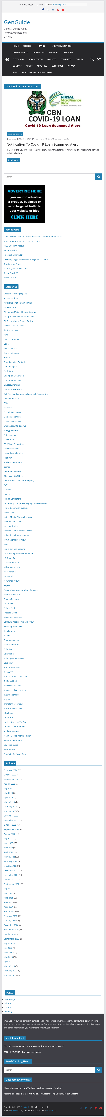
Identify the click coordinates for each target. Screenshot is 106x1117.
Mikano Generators (13, 567)
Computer (66, 59)
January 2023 (10, 811)
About (29, 65)
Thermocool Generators (15, 690)
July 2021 (8, 893)
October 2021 (10, 879)
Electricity (18, 59)
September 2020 (11, 938)
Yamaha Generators (13, 740)
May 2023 (8, 793)
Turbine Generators (13, 708)
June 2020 (8, 952)
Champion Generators (14, 375)
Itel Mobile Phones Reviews (16, 535)
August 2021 (9, 888)
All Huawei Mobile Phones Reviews (20, 312)
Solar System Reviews (14, 658)
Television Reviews (12, 685)
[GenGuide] (7, 59)
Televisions (39, 52)
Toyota (7, 699)
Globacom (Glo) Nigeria (14, 476)
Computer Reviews (12, 380)
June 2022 (8, 843)
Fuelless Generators (13, 462)
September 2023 (11, 779)
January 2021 (10, 920)
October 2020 (10, 934)
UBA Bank (8, 713)
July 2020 (8, 948)
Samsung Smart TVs (13, 626)
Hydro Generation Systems (16, 508)
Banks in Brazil (11, 348)
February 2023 (10, 806)
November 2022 (11, 820)
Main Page (10, 999)
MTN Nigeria (10, 571)
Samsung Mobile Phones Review (19, 622)
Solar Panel (9, 653)
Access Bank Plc (11, 298)
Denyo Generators (12, 398)
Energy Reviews (11, 430)
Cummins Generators (14, 389)
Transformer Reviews (13, 704)
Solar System (36, 59)
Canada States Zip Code (15, 362)
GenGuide (17, 22)
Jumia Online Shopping (14, 549)
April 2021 (8, 907)
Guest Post (57, 65)
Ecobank (8, 407)
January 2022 (10, 866)
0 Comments (39, 139)
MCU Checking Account (14, 245)
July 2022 (8, 838)
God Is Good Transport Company (19, 480)
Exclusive (12, 139)
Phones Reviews (11, 599)
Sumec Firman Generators (16, 676)
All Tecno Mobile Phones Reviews (19, 321)
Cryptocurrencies (61, 46)
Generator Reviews (12, 471)
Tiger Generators (11, 694)
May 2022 (8, 847)
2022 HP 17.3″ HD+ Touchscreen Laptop (22, 241)
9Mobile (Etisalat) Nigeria (15, 293)
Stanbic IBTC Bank (12, 667)
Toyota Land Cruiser (13, 264)
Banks (42, 46)
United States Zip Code (14, 726)
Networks (54, 52)
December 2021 (11, 870)
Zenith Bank (9, 749)
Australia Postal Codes (14, 325)
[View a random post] (99, 59)
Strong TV (8, 672)
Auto (6, 334)
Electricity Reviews (12, 412)
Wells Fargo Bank (12, 731)
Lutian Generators (12, 562)
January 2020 (10, 975)
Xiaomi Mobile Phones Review (17, 735)
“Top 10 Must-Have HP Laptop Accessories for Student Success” (33, 236)
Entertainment (10, 435)
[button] (32, 46)
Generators (19, 52)
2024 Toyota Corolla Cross (16, 268)
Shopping (69, 52)
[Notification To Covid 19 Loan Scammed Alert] (53, 110)
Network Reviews (12, 580)
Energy (79, 59)
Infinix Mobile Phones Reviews (18, 517)
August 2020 (9, 943)
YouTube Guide (11, 745)
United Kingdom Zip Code (16, 722)
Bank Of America (11, 339)
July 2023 (8, 788)
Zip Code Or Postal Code (15, 754)
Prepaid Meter (10, 612)
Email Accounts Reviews (15, 426)
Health (7, 494)
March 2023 (9, 802)
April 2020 (8, 961)
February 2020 (10, 970)
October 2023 (10, 774)
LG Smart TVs (10, 558)
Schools (7, 635)
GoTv (6, 485)
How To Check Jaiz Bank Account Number (42, 1088)
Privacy (71, 65)
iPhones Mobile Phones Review (18, 530)
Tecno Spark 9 (59, 4)
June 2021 (8, 897)
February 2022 (10, 861)
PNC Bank (8, 603)
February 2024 (10, 770)
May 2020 (8, 957)
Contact (17, 65)
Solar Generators (11, 644)
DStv (6, 403)
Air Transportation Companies (18, 302)
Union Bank (9, 717)
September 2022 (11, 829)
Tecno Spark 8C (11, 273)
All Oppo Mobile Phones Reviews (19, 316)
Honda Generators (15, 134)
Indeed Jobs (9, 512)
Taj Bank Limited (11, 681)
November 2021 (11, 875)
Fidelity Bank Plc (11, 448)
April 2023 (8, 797)
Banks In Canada (11, 353)
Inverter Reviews (11, 526)
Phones (27, 46)
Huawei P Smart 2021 (13, 255)
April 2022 (8, 852)
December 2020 (11, 925)
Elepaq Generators (12, 421)
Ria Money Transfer (13, 617)
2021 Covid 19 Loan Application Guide (32, 72)
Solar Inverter (10, 649)
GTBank (7, 489)
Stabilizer (8, 663)
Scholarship (9, 631)
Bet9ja (7, 357)
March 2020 (9, 966)
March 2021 (9, 911)
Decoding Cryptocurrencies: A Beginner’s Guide (26, 259)
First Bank (8, 457)
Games (7, 467)
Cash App (8, 371)
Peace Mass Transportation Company (21, 590)
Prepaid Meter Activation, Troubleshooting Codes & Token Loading (46, 1093)
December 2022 (11, 815)
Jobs (6, 544)
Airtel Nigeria (10, 307)
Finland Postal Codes (13, 453)
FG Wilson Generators (14, 444)
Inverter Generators (13, 521)
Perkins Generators (13, 594)
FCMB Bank (9, 439)
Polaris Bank (9, 608)
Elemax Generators (12, 416)
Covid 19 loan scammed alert (59, 139)
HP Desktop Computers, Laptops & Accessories (25, 503)
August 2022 (9, 834)
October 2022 (10, 825)
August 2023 (9, 784)
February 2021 (10, 916)
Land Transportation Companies (19, 553)
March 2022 (9, 856)
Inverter (51, 59)
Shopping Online (11, 640)
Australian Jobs (11, 330)
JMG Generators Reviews (15, 539)
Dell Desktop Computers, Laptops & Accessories (26, 394)
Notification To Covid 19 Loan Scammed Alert (42, 144)
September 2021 (11, 884)
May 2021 (8, 902)
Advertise (42, 65)
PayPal (7, 585)
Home (16, 46)
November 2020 (11, 929)
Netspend (8, 576)
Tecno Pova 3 (10, 277)
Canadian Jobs (10, 366)
